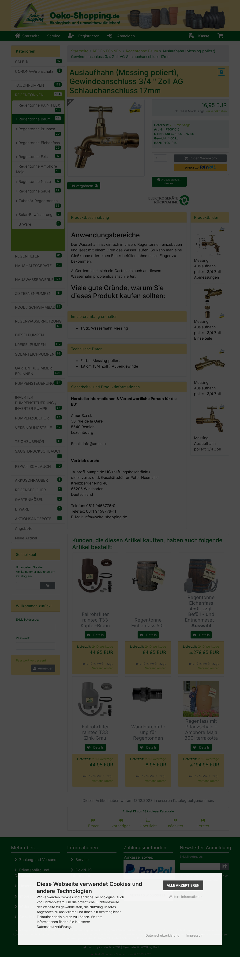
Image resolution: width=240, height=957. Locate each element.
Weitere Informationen (185, 897)
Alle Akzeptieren (183, 885)
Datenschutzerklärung (163, 935)
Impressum (194, 935)
